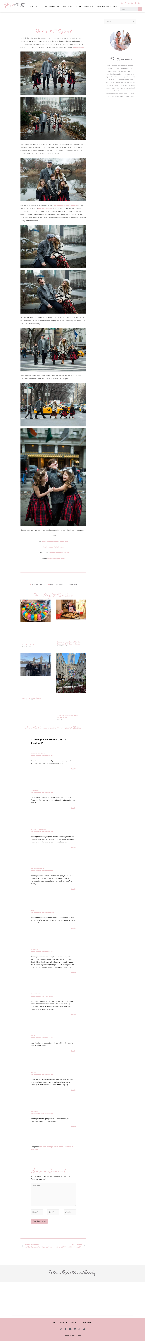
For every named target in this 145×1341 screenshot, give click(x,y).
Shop (92, 6)
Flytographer (78, 47)
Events (98, 6)
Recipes (86, 6)
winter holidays (56, 584)
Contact (74, 1322)
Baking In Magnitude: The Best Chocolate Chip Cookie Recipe (69, 643)
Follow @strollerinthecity (72, 1272)
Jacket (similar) (52, 541)
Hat (66, 541)
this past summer (45, 208)
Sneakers (65, 553)
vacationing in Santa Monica (65, 205)
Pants (58, 553)
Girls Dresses (47, 547)
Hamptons (78, 6)
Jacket (50, 558)
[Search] (140, 9)
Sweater (52, 553)
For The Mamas (49, 6)
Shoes (62, 541)
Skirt (44, 541)
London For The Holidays (31, 698)
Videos (115, 6)
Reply (73, 769)
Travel (69, 6)
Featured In (106, 6)
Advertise (63, 1322)
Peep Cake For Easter (30, 645)
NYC (31, 6)
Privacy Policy (87, 1322)
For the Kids (61, 6)
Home (54, 1322)
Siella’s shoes (59, 547)
